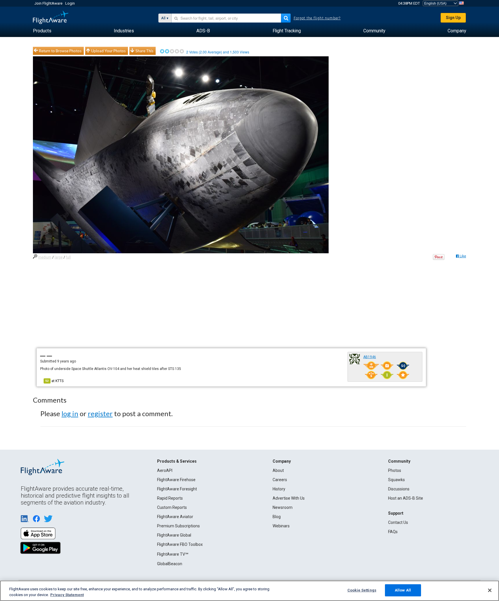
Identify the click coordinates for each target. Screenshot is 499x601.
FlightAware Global (174, 535)
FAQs (393, 531)
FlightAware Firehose (176, 479)
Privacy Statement (67, 595)
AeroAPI (164, 470)
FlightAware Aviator (175, 516)
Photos (394, 470)
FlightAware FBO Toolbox (180, 544)
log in (70, 413)
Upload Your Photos (108, 51)
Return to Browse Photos (60, 51)
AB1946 (369, 357)
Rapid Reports (170, 498)
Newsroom (283, 507)
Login (70, 3)
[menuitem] (42, 31)
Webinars (281, 526)
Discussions (398, 489)
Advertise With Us (289, 498)
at (54, 381)
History (279, 489)
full (68, 257)
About (278, 470)
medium (44, 257)
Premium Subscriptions (178, 526)
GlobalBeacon (169, 563)
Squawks (396, 479)
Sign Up (453, 17)
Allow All (403, 590)
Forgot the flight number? (317, 18)
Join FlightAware (48, 3)
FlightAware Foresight (177, 489)
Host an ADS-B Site (405, 498)
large (59, 257)
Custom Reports (172, 507)
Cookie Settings (361, 590)
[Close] (489, 590)
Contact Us (398, 522)
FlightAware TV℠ (172, 554)
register (100, 413)
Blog (277, 516)
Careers (280, 479)
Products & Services (177, 461)
